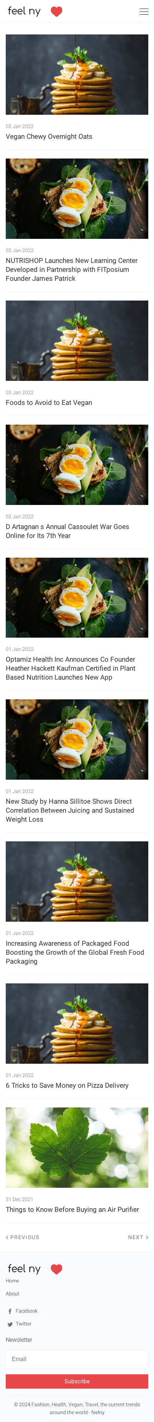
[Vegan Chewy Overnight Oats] (77, 74)
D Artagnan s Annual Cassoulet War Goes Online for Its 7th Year (67, 531)
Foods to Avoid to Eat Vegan (49, 402)
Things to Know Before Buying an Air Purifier (72, 1209)
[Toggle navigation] (144, 13)
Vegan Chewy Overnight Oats (49, 136)
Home (12, 1281)
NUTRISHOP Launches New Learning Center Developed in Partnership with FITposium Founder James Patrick (72, 269)
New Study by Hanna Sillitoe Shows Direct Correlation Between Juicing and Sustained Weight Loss (70, 810)
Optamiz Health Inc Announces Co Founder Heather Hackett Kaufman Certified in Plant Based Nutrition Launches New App (70, 668)
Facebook (26, 1311)
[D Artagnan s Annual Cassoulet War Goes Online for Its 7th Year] (77, 465)
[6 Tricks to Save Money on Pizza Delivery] (77, 1023)
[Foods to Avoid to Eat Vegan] (77, 341)
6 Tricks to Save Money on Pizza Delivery (67, 1085)
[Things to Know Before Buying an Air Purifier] (77, 1147)
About (12, 1293)
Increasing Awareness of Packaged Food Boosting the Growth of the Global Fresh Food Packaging (75, 952)
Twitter (23, 1324)
